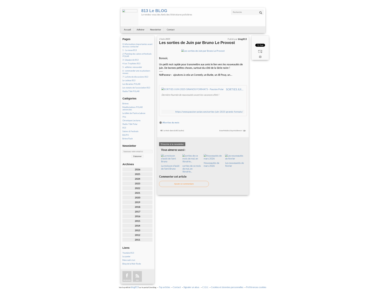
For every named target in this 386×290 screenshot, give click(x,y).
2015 (137, 221)
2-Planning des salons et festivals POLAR (137, 55)
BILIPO (125, 135)
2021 (137, 192)
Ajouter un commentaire (184, 184)
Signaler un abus (192, 287)
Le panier (126, 256)
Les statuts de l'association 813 (136, 87)
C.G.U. (205, 287)
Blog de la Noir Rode (131, 263)
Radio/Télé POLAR (130, 91)
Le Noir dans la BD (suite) (173, 130)
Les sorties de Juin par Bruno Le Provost (197, 42)
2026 (137, 169)
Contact (171, 29)
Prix (124, 117)
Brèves (125, 103)
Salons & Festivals (130, 131)
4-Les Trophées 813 (131, 63)
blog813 (135, 287)
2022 (137, 188)
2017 (137, 211)
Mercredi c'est (128, 260)
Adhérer (140, 29)
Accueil (127, 29)
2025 (137, 174)
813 (124, 127)
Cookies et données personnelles (227, 287)
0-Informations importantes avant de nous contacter (137, 45)
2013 (137, 230)
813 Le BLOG (154, 10)
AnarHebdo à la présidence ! (231, 130)
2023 (137, 183)
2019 (137, 202)
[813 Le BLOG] (129, 16)
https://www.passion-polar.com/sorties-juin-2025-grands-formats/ (209, 112)
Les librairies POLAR (131, 84)
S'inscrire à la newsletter (172, 144)
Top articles (164, 287)
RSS (137, 280)
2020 (137, 197)
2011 (137, 239)
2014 (137, 225)
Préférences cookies (256, 287)
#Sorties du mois (171, 122)
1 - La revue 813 (129, 50)
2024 (137, 178)
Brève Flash (127, 138)
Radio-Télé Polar (130, 124)
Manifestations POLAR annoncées (132, 108)
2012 (137, 235)
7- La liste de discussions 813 (135, 77)
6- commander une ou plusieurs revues (136, 72)
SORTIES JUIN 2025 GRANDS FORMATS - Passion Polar (235, 89)
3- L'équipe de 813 (130, 60)
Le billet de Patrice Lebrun (133, 113)
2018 (137, 207)
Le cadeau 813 (128, 80)
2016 (137, 216)
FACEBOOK (127, 280)
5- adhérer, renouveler (132, 67)
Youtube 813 (128, 253)
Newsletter (155, 29)
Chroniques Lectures (131, 120)
